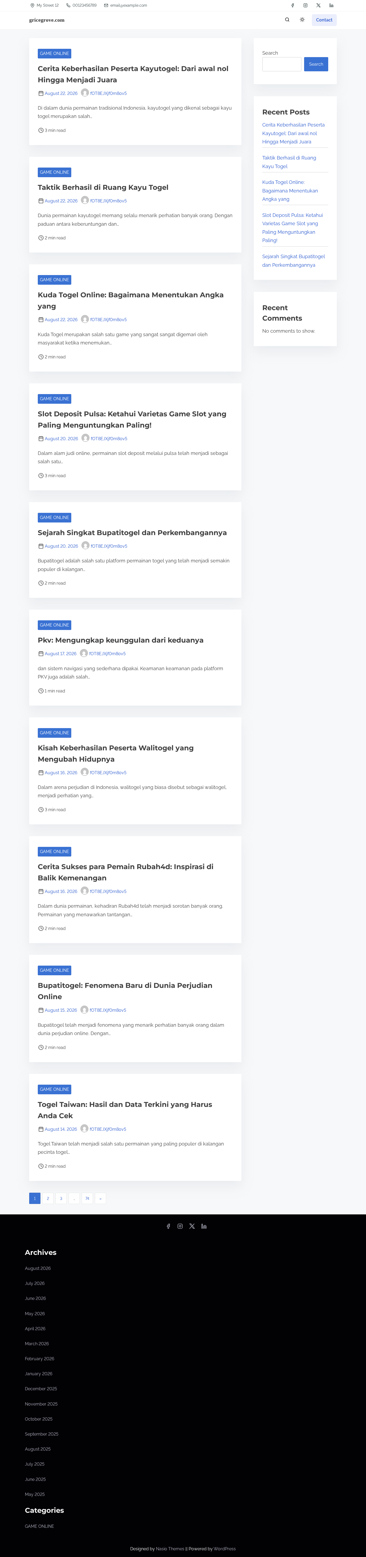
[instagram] (305, 5)
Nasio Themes (170, 1548)
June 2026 (35, 1298)
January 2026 (39, 1373)
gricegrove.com (47, 20)
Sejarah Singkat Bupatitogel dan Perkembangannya (132, 532)
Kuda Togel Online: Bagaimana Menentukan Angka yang (290, 190)
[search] (287, 20)
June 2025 (35, 1479)
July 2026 (35, 1283)
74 (87, 1198)
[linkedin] (331, 5)
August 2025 (38, 1449)
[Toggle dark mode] (301, 20)
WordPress (225, 1548)
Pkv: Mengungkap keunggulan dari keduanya (121, 640)
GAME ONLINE (54, 53)
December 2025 (41, 1388)
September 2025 (41, 1434)
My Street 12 (47, 5)
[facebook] (292, 5)
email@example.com (128, 5)
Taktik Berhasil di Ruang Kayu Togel (103, 187)
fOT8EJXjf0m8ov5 (108, 93)
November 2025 (41, 1404)
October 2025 (39, 1419)
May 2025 (35, 1494)
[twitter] (318, 5)
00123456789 (84, 5)
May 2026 (35, 1313)
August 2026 (38, 1268)
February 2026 (39, 1358)
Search (270, 53)
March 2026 (37, 1343)
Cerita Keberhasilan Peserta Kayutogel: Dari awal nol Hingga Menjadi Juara (293, 133)
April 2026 (35, 1328)
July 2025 (34, 1464)
